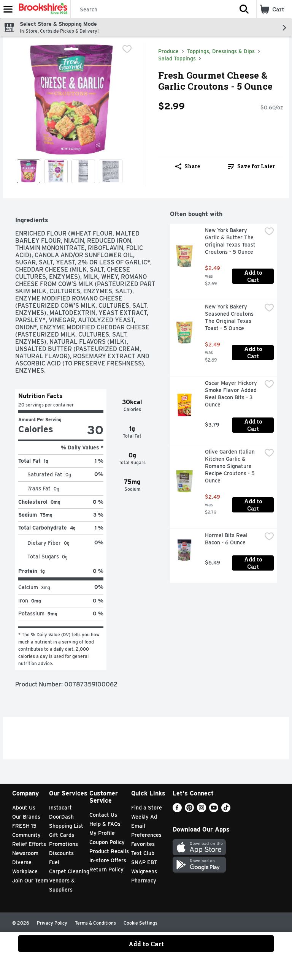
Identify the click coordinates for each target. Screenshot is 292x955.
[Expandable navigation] (8, 9)
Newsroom (25, 853)
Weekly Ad (144, 817)
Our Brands (26, 817)
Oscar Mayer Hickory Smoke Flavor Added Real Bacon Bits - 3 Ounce (232, 394)
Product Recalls (109, 851)
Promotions (63, 844)
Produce (168, 51)
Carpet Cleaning (69, 871)
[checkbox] (127, 49)
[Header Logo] (41, 9)
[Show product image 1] (28, 171)
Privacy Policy (52, 923)
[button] (244, 9)
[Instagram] (201, 810)
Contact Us (103, 815)
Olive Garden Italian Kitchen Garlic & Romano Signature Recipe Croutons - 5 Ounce (230, 466)
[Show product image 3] (83, 171)
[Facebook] (177, 810)
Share (192, 166)
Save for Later (256, 166)
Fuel (54, 862)
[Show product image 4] (110, 171)
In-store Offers (107, 860)
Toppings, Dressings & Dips (221, 51)
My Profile (102, 833)
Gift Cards (61, 835)
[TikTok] (225, 810)
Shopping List (66, 826)
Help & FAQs (105, 824)
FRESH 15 (24, 826)
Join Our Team (30, 881)
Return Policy (106, 869)
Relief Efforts (29, 844)
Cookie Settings (140, 923)
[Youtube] (213, 810)
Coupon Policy (107, 842)
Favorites (143, 844)
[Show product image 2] (56, 171)
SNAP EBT (144, 862)
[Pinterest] (189, 810)
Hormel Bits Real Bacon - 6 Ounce (227, 538)
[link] (251, 166)
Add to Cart (253, 276)
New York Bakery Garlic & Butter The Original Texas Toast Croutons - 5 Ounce (231, 241)
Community (26, 835)
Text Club (142, 853)
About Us (23, 808)
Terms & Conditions (95, 923)
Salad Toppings (177, 58)
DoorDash (61, 817)
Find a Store (146, 808)
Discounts (61, 853)
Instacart (60, 808)
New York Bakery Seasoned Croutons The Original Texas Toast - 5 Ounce (230, 317)
